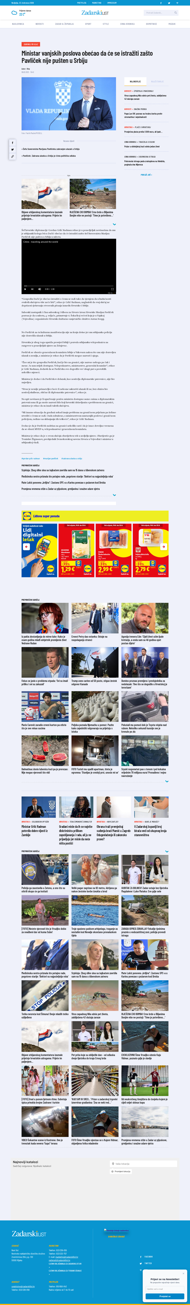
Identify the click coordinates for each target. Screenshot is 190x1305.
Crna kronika (127, 23)
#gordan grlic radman (31, 458)
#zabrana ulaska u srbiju (71, 458)
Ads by (110, 293)
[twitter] (169, 2)
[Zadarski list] (95, 12)
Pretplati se (165, 1296)
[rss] (177, 2)
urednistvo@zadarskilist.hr (23, 1286)
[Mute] (39, 289)
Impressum (111, 2)
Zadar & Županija (64, 23)
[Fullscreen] (112, 289)
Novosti (40, 23)
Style (106, 23)
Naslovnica (18, 23)
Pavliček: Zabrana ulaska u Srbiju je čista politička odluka (49, 155)
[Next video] (32, 289)
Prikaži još (146, 174)
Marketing (96, 2)
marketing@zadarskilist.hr (66, 1256)
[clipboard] (12, 156)
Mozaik (172, 23)
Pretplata (81, 2)
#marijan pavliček (50, 458)
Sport (88, 23)
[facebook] (161, 2)
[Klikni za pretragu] (175, 12)
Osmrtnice (151, 23)
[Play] (25, 289)
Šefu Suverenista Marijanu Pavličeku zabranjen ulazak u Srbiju (51, 148)
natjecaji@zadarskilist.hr (59, 1260)
